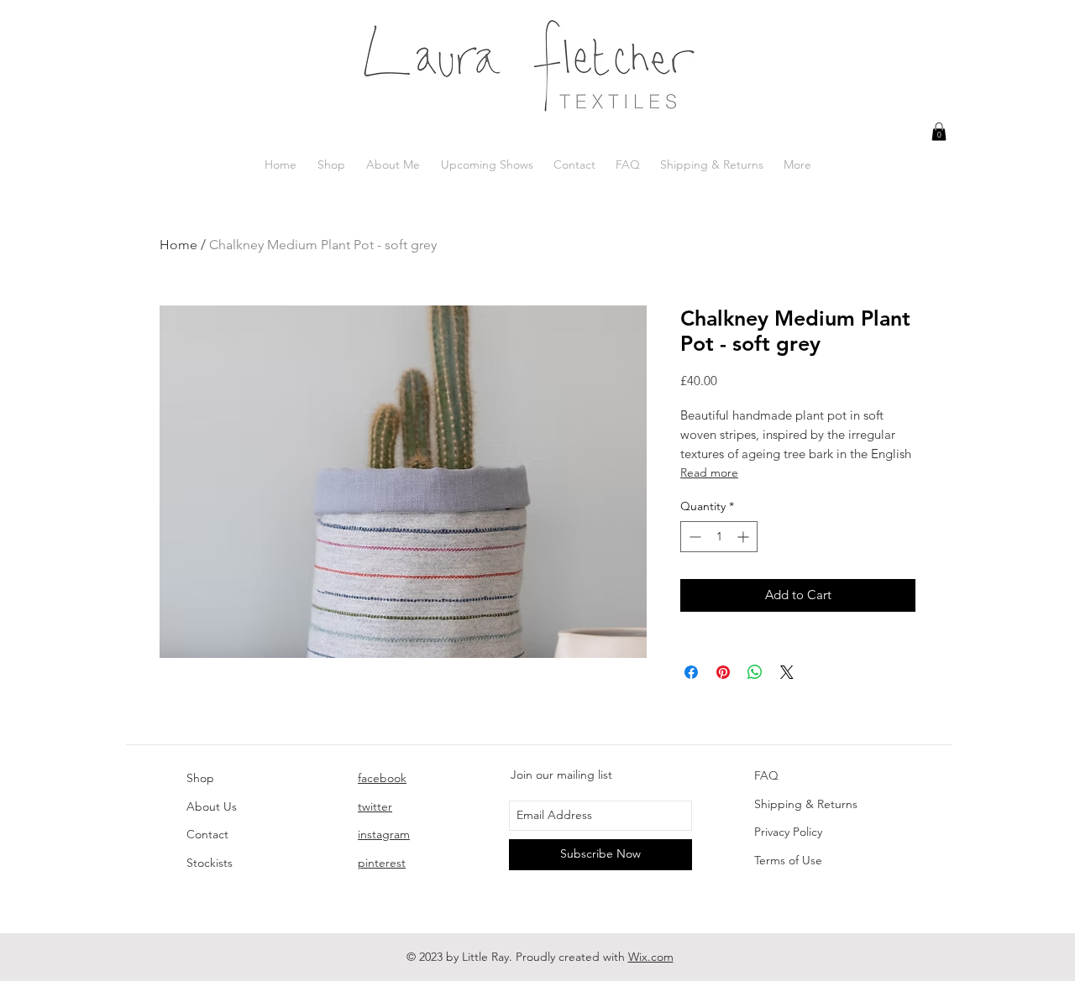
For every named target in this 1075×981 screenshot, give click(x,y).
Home (178, 245)
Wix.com (651, 956)
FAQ (766, 775)
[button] (939, 132)
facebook (382, 777)
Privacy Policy (788, 831)
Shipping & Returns (805, 803)
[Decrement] (693, 536)
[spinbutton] (719, 536)
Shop (200, 777)
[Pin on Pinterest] (723, 672)
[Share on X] (787, 672)
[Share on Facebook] (691, 672)
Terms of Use (788, 860)
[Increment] (744, 536)
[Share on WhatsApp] (755, 672)
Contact (207, 834)
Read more (709, 472)
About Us (211, 806)
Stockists (209, 862)
